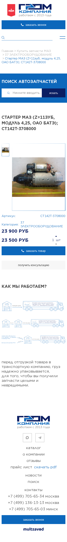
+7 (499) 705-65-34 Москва (33, 496)
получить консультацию (33, 265)
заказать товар (36, 250)
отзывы (33, 461)
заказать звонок (35, 24)
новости (33, 475)
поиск (33, 482)
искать (53, 93)
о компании (34, 454)
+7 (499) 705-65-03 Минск (33, 509)
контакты (33, 490)
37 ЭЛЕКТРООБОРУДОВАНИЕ (42, 224)
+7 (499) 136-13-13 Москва (33, 503)
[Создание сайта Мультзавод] (33, 530)
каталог (33, 448)
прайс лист (34, 467)
